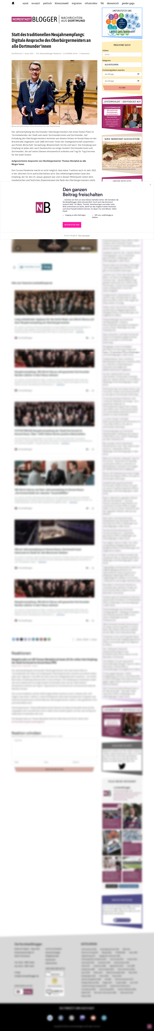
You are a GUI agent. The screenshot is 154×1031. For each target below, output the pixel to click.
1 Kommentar (85, 53)
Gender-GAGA (128, 3)
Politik (75, 53)
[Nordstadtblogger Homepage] (13, 3)
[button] (122, 24)
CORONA (68, 53)
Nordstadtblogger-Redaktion (50, 53)
